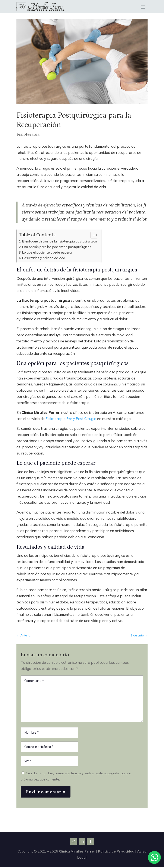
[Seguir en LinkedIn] (82, 841)
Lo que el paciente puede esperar (47, 252)
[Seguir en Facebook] (90, 841)
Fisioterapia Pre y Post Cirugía (70, 418)
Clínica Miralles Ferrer (77, 851)
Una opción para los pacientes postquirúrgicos (56, 247)
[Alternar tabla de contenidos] (92, 235)
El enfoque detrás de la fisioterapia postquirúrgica (59, 241)
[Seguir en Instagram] (73, 841)
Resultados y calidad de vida (43, 258)
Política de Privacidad (116, 851)
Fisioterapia (28, 134)
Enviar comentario (45, 791)
